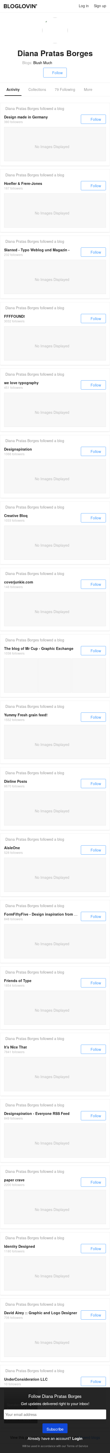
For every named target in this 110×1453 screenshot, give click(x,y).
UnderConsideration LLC (26, 1379)
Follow (57, 72)
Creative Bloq (16, 515)
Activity (13, 89)
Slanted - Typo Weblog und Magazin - (37, 249)
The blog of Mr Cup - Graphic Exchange (38, 648)
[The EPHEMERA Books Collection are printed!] (55, 675)
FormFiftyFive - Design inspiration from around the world (54, 914)
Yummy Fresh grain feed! (26, 714)
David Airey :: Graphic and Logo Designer (40, 1312)
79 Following (65, 89)
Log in (84, 5)
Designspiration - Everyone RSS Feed (37, 1113)
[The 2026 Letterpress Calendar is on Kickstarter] (21, 675)
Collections (37, 89)
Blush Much (42, 62)
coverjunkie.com (18, 581)
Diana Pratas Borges (22, 108)
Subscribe (55, 1429)
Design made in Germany (26, 116)
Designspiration (18, 449)
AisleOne (12, 847)
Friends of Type (17, 980)
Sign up (100, 5)
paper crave (14, 1179)
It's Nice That (15, 1047)
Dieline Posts (15, 781)
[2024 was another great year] (89, 675)
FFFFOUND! (14, 316)
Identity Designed (19, 1246)
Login (77, 1438)
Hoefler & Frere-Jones (23, 183)
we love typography (21, 382)
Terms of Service (77, 1446)
